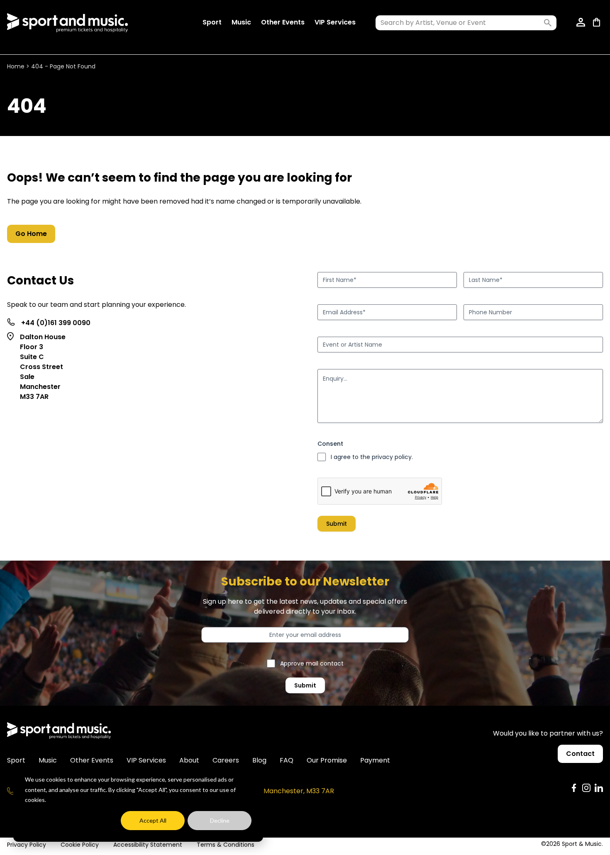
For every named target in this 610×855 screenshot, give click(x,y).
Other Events (283, 22)
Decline (219, 820)
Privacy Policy (26, 844)
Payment (375, 760)
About (189, 760)
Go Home (31, 233)
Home (15, 66)
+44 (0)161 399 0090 (55, 323)
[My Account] (581, 23)
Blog (259, 760)
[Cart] (598, 23)
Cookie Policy (80, 844)
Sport (212, 22)
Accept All (152, 820)
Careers (225, 760)
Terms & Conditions (225, 844)
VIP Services (335, 22)
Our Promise (327, 760)
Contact (580, 753)
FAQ (286, 760)
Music (241, 22)
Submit (336, 524)
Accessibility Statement (147, 844)
